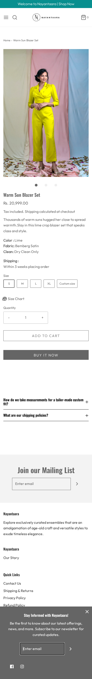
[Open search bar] (16, 17)
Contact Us (12, 583)
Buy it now (46, 355)
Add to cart (46, 335)
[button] (46, 113)
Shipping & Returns (18, 590)
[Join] (77, 484)
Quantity (9, 308)
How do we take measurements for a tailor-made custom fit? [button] (43, 402)
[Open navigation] (6, 17)
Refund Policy (14, 605)
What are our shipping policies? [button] (25, 415)
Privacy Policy (14, 598)
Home (6, 40)
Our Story (11, 557)
